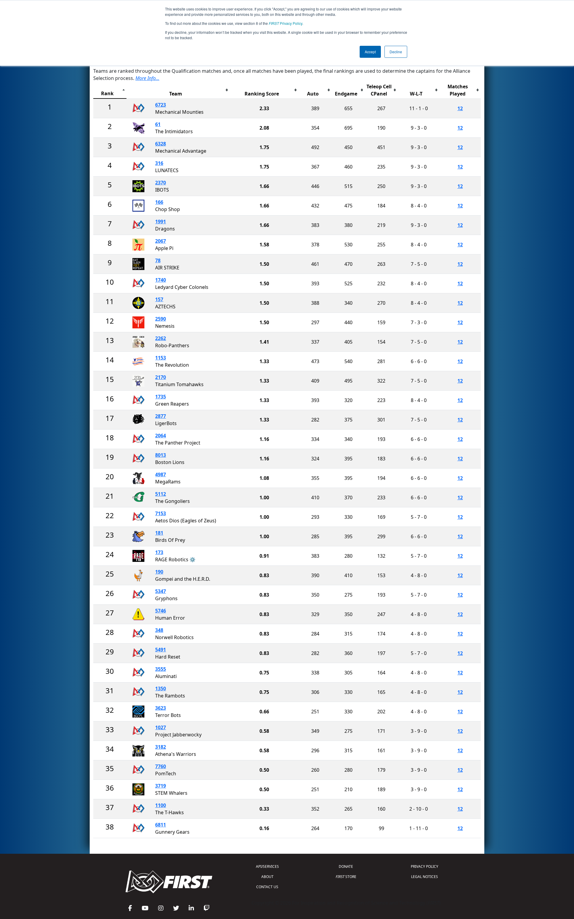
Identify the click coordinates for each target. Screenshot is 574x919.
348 (159, 630)
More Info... (147, 78)
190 (159, 571)
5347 (160, 591)
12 (460, 108)
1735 (160, 396)
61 (158, 124)
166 (159, 202)
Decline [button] (396, 51)
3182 (160, 747)
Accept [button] (370, 51)
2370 (160, 182)
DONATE (346, 866)
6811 (160, 824)
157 (159, 299)
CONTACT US (267, 886)
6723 (160, 104)
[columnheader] (109, 90)
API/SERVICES (267, 866)
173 (159, 552)
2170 (160, 377)
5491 (160, 649)
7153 (160, 513)
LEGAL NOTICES (424, 876)
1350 (160, 688)
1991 (160, 221)
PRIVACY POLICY (424, 866)
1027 (160, 727)
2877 (160, 416)
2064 (160, 435)
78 (158, 260)
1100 (160, 805)
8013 (160, 455)
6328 (160, 143)
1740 (160, 280)
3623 (160, 708)
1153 (160, 357)
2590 (160, 319)
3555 (160, 669)
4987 (160, 474)
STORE (346, 876)
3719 (160, 785)
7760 (160, 766)
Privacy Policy (285, 23)
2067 (160, 241)
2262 (160, 338)
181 (159, 533)
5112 (160, 494)
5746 (160, 610)
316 (159, 163)
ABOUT (267, 876)
